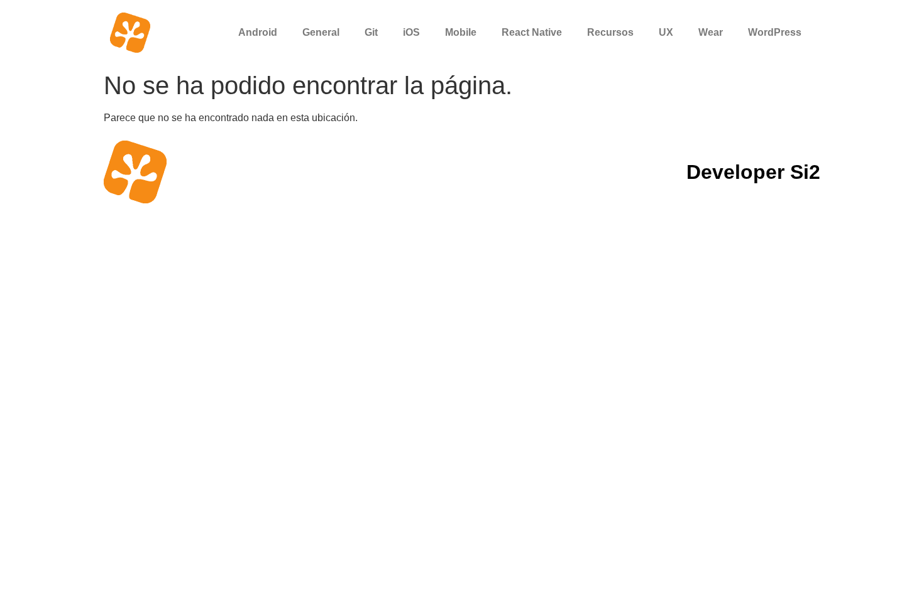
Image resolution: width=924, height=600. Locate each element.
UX (666, 32)
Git (371, 32)
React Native (532, 32)
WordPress (774, 32)
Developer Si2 (753, 172)
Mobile (460, 32)
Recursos (610, 32)
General (320, 32)
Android (257, 32)
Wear (710, 32)
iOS (411, 32)
